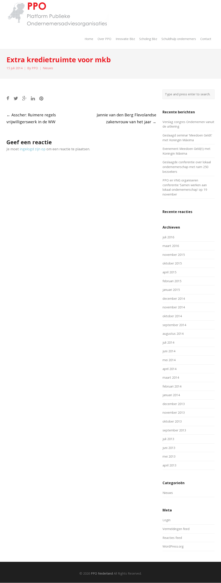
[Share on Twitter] (16, 98)
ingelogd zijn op (33, 149)
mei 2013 (169, 456)
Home (89, 39)
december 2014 (174, 298)
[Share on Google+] (24, 98)
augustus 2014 (173, 334)
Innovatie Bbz (125, 39)
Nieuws (48, 68)
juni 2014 (169, 351)
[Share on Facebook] (7, 98)
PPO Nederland (102, 573)
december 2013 (174, 404)
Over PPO (104, 39)
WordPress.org (173, 546)
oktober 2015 (172, 263)
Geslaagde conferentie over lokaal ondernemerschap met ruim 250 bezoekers (187, 166)
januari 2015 (171, 290)
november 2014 (174, 307)
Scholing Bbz (148, 39)
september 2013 (174, 430)
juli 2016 (168, 237)
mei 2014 (169, 360)
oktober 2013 (172, 421)
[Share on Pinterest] (41, 98)
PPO (35, 68)
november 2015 (174, 255)
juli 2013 (168, 439)
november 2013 (174, 412)
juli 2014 (168, 342)
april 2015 (169, 272)
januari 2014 (171, 395)
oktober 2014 (172, 316)
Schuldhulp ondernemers (178, 39)
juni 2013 (169, 448)
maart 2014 (171, 377)
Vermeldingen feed (176, 529)
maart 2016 (171, 246)
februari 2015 (172, 281)
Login (166, 520)
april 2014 (169, 369)
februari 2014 (172, 386)
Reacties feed (172, 538)
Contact (205, 39)
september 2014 (174, 325)
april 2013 (169, 465)
